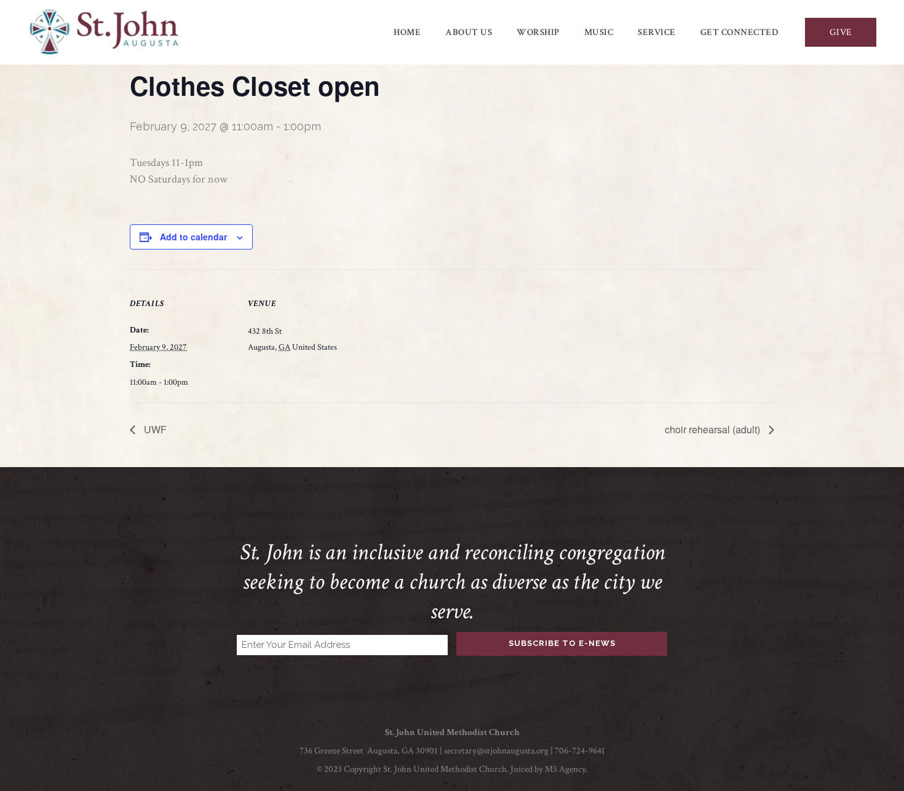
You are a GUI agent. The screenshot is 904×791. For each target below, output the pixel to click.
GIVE (841, 32)
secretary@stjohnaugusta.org (496, 751)
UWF (154, 429)
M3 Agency (565, 769)
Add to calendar (193, 236)
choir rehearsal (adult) (714, 429)
